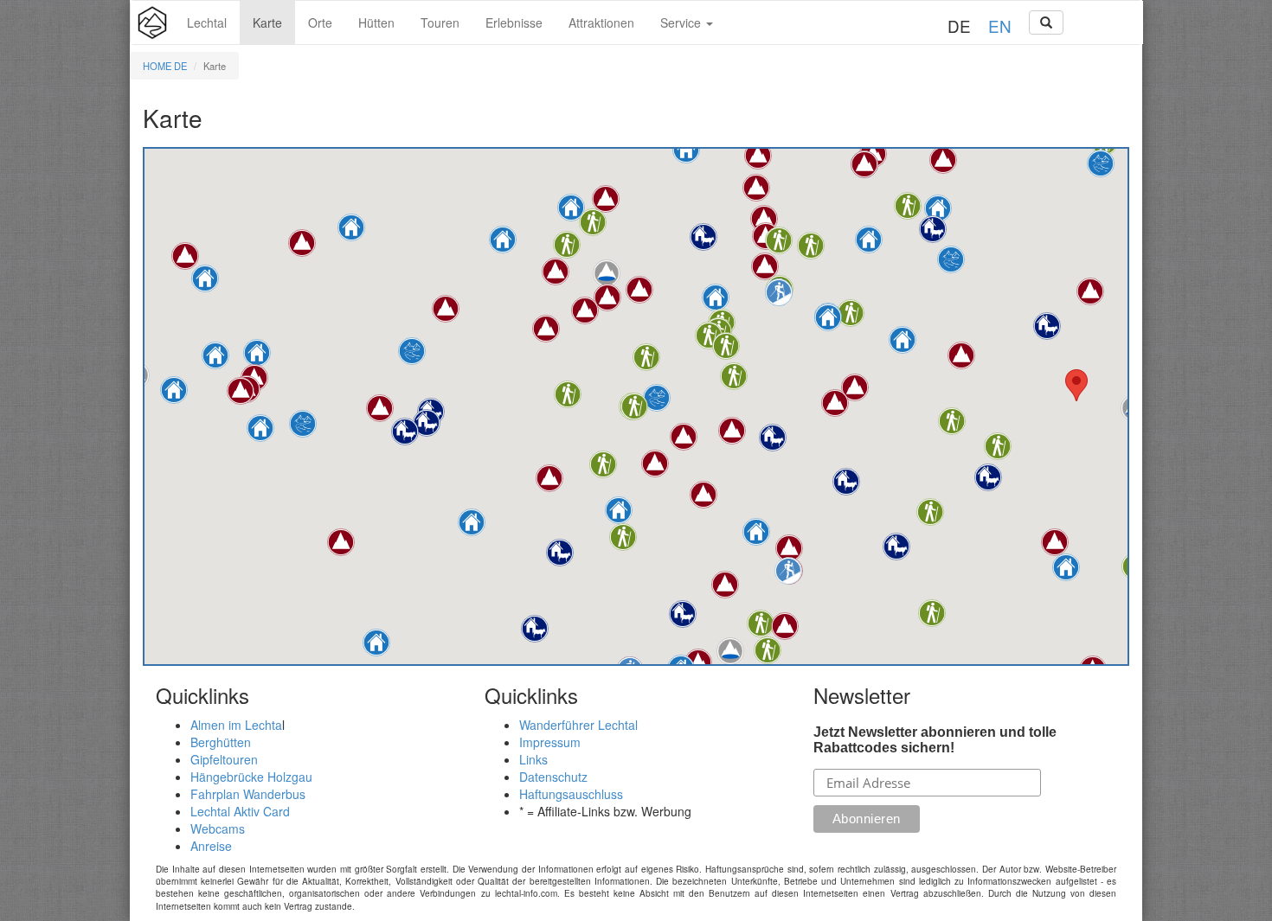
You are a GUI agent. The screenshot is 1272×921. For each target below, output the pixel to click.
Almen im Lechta (236, 724)
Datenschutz (553, 776)
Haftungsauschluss (571, 794)
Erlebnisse (514, 22)
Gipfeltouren (224, 759)
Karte (267, 22)
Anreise (211, 845)
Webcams (217, 828)
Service (682, 22)
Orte (320, 22)
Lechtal (207, 22)
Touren (440, 22)
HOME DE (165, 66)
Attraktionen (601, 22)
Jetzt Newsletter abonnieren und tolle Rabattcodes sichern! (935, 740)
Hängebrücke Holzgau (251, 776)
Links (533, 759)
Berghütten (220, 742)
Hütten (376, 22)
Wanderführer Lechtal (578, 724)
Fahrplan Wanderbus (247, 794)
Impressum (550, 742)
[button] (869, 239)
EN (1000, 25)
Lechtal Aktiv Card (240, 811)
